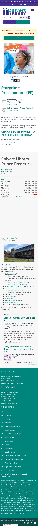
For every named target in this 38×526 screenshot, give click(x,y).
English (8, 524)
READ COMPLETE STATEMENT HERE (13, 513)
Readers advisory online (13, 286)
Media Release (9, 448)
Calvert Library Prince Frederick (20, 108)
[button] (32, 10)
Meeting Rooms (10, 452)
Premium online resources (14, 301)
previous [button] (5, 197)
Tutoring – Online (11, 463)
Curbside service (10, 274)
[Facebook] (12, 4)
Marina (7, 445)
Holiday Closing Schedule (9, 403)
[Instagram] (17, 4)
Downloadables (10, 430)
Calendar (8, 416)
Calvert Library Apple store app (18, 282)
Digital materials (10, 296)
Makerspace (9, 441)
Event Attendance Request (13, 434)
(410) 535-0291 (6, 383)
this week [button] (19, 197)
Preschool (12, 139)
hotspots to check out (15, 290)
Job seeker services (11, 302)
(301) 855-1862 (18, 383)
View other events (19, 38)
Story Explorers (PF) (18, 349)
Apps (6, 412)
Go (29, 17)
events (18, 305)
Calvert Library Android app (17, 284)
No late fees (9, 298)
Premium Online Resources (14, 459)
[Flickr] (25, 4)
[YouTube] (21, 4)
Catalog (7, 419)
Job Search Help (10, 437)
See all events (32, 364)
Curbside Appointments (13, 427)
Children (18, 139)
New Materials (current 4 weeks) (15, 456)
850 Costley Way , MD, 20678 (12, 239)
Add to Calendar (12, 104)
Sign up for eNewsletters (13, 467)
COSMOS (8, 423)
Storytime (11, 142)
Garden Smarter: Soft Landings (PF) (19, 319)
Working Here (9, 470)
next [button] (34, 197)
